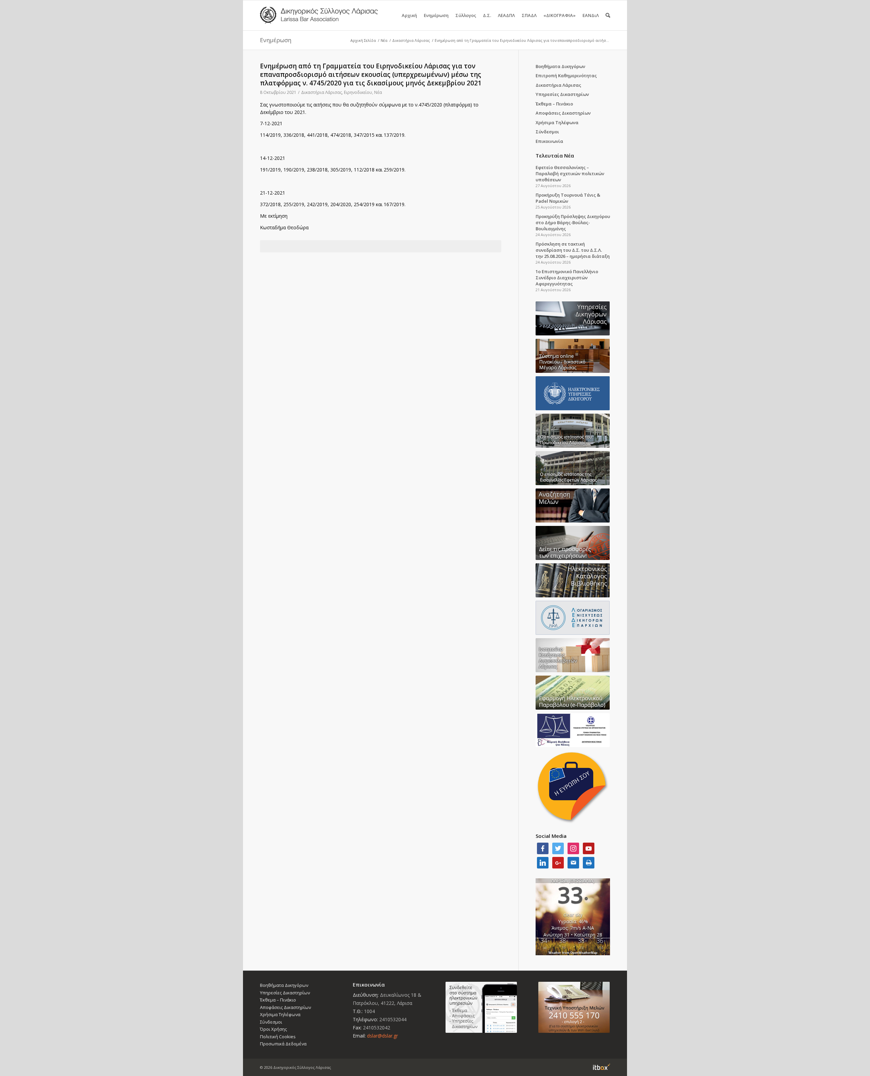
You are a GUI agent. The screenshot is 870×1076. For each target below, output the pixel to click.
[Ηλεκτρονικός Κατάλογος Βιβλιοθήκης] (573, 580)
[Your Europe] (573, 356)
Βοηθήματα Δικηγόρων (560, 66)
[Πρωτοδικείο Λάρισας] (573, 431)
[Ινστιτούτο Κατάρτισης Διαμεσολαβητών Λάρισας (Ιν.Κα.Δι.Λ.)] (573, 655)
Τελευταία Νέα (555, 155)
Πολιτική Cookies (278, 1036)
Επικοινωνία (549, 141)
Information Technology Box (601, 1067)
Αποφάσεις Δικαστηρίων (563, 113)
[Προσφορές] (573, 543)
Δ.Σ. (487, 15)
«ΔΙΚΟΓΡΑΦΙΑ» (559, 15)
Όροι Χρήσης (273, 1029)
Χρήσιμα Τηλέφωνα (557, 122)
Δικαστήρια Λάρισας (411, 40)
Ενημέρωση (436, 15)
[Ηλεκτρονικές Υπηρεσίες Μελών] (481, 1007)
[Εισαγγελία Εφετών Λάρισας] (573, 468)
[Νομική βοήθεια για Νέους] (573, 730)
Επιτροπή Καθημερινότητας (566, 75)
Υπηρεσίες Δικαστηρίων (562, 94)
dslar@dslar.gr (382, 1035)
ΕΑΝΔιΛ (590, 15)
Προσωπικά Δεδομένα (283, 1044)
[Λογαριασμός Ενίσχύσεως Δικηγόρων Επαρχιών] (573, 618)
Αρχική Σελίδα (363, 40)
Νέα (384, 40)
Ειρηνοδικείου (358, 92)
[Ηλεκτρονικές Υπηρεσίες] (573, 393)
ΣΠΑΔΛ (529, 15)
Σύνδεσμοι (547, 132)
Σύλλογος (465, 15)
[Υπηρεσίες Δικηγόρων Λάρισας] (573, 318)
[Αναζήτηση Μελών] (573, 506)
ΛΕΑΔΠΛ (506, 15)
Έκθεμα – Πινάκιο (554, 104)
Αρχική (409, 15)
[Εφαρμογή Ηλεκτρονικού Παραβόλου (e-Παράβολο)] (573, 693)
